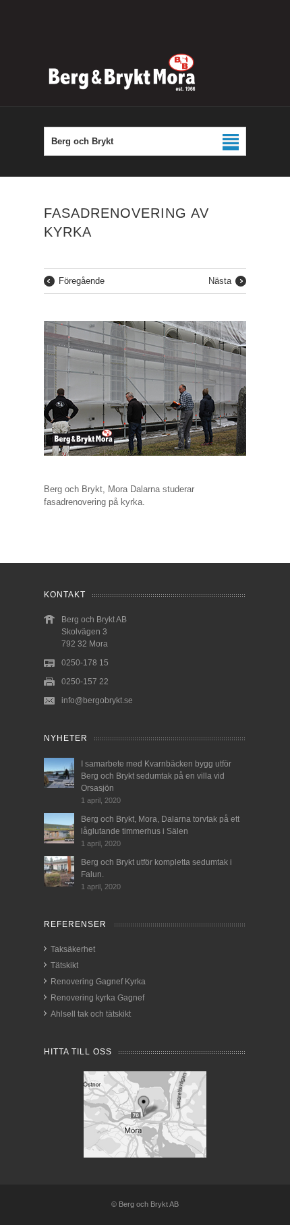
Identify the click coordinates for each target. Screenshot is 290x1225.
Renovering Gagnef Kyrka (98, 981)
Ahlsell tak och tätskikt (91, 1014)
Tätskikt (64, 965)
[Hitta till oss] (145, 1114)
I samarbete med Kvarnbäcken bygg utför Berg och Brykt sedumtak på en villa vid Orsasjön (156, 776)
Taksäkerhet (73, 949)
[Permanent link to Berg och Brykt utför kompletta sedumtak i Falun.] (59, 884)
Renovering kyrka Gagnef (97, 998)
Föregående (82, 281)
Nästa (219, 281)
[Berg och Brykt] (145, 99)
